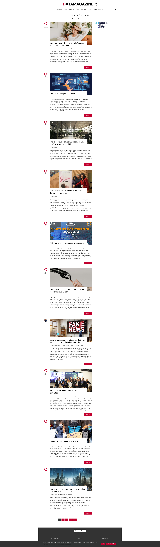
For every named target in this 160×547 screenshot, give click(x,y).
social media (60, 96)
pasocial (69, 396)
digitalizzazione (61, 494)
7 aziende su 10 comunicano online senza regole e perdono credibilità (67, 142)
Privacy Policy (111, 543)
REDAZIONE (105, 538)
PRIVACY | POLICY (55, 538)
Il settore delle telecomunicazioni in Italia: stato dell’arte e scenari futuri (67, 490)
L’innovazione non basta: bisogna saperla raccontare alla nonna (67, 290)
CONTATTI (80, 538)
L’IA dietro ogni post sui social (62, 93)
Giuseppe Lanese (45, 324)
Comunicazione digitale (62, 396)
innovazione (60, 246)
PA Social (64, 246)
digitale (59, 345)
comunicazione (54, 48)
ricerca (63, 48)
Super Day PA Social (75, 396)
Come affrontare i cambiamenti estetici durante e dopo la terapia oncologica (66, 191)
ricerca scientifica (69, 48)
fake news (60, 48)
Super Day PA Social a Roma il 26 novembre (63, 391)
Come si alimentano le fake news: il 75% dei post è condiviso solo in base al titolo (67, 341)
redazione (46, 27)
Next (75, 519)
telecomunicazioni (68, 494)
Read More (88, 67)
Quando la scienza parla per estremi (65, 441)
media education (74, 345)
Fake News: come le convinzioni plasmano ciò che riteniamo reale (67, 44)
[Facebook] (75, 531)
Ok (103, 543)
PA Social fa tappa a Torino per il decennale (67, 243)
